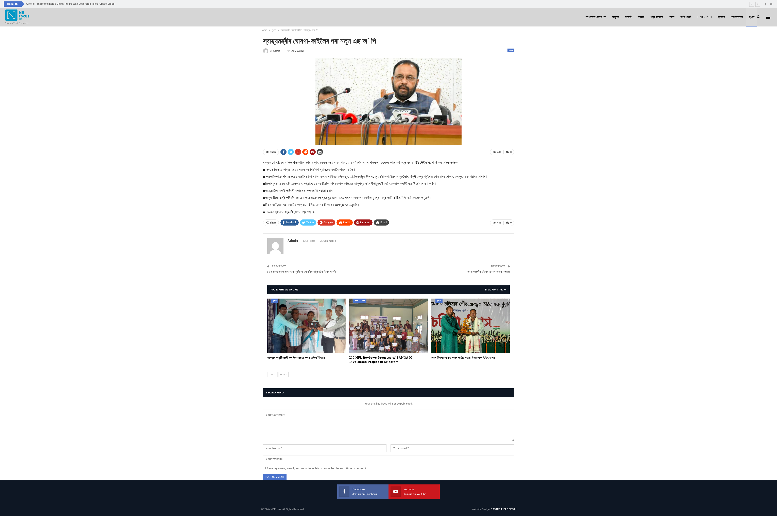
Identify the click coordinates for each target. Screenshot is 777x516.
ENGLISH (704, 17)
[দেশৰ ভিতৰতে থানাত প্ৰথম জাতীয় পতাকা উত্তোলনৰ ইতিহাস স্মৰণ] (470, 326)
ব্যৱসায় (721, 17)
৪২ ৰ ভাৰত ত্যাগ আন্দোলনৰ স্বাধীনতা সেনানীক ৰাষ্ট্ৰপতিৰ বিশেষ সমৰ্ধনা (301, 272)
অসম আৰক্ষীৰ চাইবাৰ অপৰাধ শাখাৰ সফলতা (488, 272)
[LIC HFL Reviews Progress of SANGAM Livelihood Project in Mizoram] (388, 326)
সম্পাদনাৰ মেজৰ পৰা (596, 17)
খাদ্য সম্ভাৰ (656, 17)
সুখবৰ (751, 17)
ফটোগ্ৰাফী (685, 17)
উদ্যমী (628, 17)
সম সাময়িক (737, 17)
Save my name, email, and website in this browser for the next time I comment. (317, 468)
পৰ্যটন (671, 17)
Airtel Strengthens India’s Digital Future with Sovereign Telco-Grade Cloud (70, 3)
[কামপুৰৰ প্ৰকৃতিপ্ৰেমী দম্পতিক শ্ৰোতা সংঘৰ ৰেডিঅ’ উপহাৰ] (306, 326)
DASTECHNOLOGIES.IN (504, 509)
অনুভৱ (615, 17)
